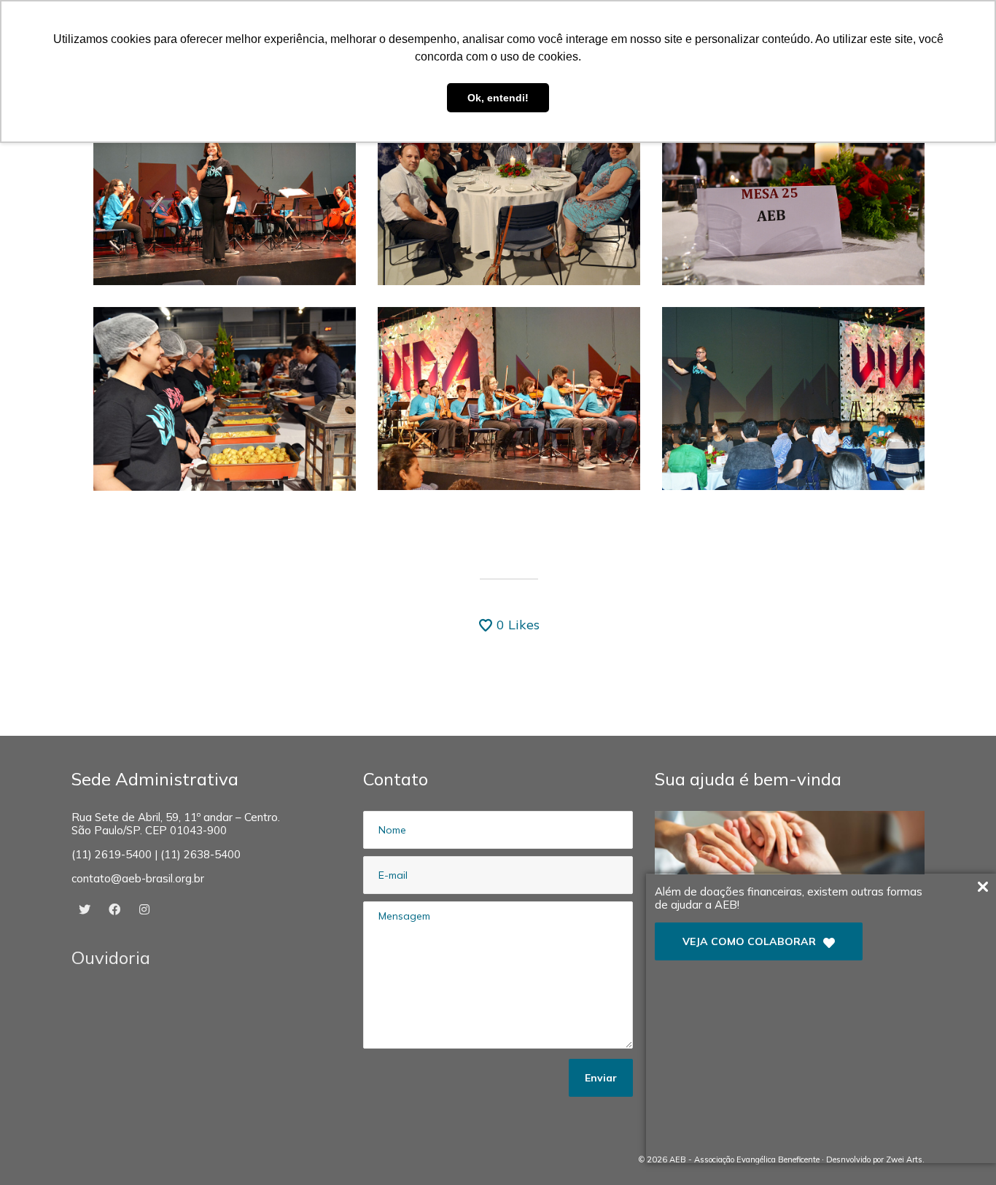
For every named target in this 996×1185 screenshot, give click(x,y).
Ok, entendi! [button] (498, 98)
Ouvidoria (110, 957)
